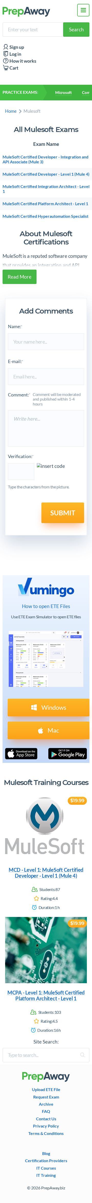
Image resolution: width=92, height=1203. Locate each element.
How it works (22, 61)
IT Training (46, 1175)
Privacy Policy (46, 1126)
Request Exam (46, 1097)
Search (76, 29)
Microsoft (63, 92)
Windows (53, 707)
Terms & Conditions (46, 1133)
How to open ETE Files (46, 606)
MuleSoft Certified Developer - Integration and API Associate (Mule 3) (45, 159)
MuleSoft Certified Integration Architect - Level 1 (46, 188)
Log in (15, 54)
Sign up (16, 47)
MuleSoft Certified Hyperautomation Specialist (45, 216)
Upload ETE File (46, 1089)
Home (11, 111)
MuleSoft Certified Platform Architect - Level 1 (45, 203)
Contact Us (46, 1118)
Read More (19, 277)
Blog (46, 1153)
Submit (62, 513)
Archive (46, 1104)
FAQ (46, 1111)
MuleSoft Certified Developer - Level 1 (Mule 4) (46, 174)
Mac (52, 730)
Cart (13, 68)
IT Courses (46, 1168)
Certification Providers (46, 1160)
